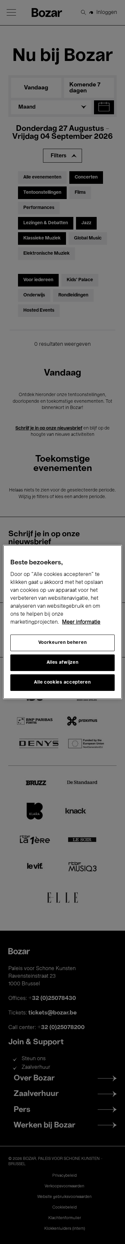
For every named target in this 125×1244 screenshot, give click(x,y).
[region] (62, 622)
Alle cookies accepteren (62, 682)
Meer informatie (81, 622)
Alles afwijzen (63, 662)
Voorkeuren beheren (62, 643)
